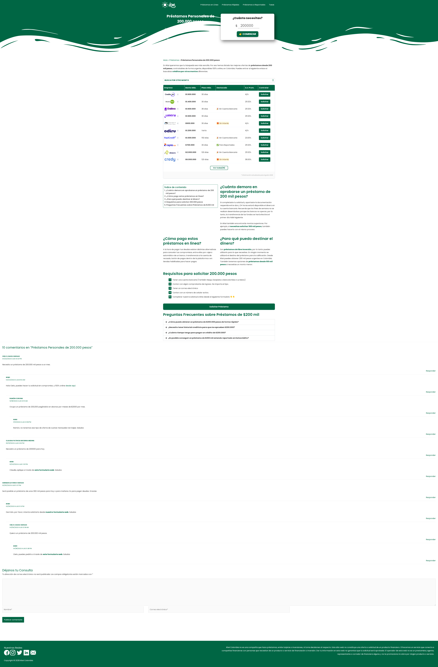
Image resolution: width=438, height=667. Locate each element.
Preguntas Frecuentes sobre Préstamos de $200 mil (190, 205)
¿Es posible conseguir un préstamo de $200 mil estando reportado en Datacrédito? (208, 338)
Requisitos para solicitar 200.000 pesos (184, 202)
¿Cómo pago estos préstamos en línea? (185, 196)
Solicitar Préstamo (219, 306)
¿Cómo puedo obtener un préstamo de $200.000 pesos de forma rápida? (203, 322)
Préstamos (174, 60)
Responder (431, 370)
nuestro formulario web (57, 512)
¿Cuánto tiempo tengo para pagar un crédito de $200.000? (197, 332)
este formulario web (44, 470)
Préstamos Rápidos (230, 4)
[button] (219, 322)
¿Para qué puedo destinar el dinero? (183, 199)
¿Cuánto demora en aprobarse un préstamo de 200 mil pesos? (190, 192)
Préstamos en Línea (209, 4)
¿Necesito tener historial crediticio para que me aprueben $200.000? (201, 327)
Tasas (271, 4)
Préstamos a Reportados (254, 4)
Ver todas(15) (219, 168)
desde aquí (71, 385)
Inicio (165, 60)
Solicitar (265, 94)
